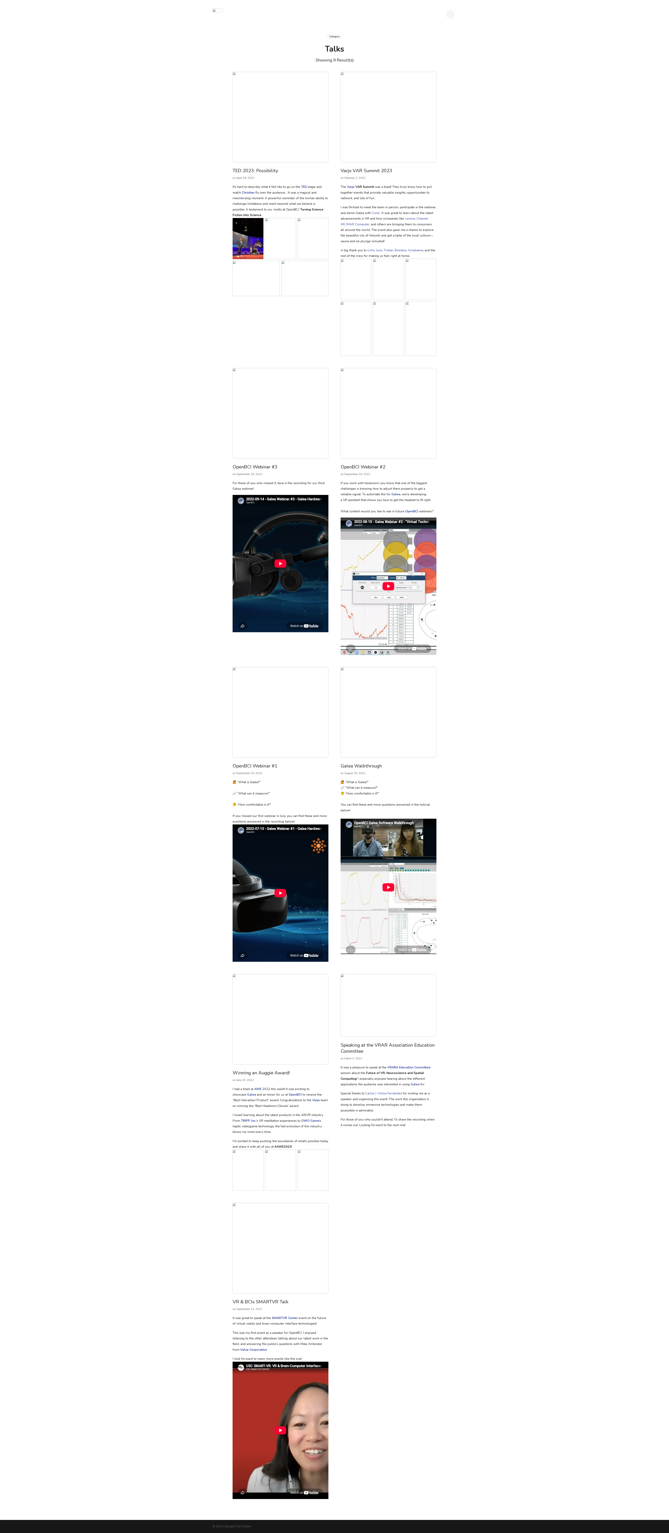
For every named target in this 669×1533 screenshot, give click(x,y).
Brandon (401, 250)
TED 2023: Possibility (255, 170)
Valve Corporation (253, 1350)
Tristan (388, 250)
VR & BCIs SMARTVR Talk (261, 1302)
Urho (371, 250)
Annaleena (415, 250)
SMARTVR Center (285, 1318)
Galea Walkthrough (361, 766)
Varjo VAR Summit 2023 (366, 170)
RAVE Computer (358, 224)
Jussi (379, 250)
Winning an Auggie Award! (261, 1073)
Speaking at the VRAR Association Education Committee (388, 1048)
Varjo (351, 187)
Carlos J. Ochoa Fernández (383, 1093)
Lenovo (410, 218)
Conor (376, 213)
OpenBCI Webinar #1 (255, 766)
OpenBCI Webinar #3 (255, 467)
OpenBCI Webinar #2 (363, 467)
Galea (395, 494)
